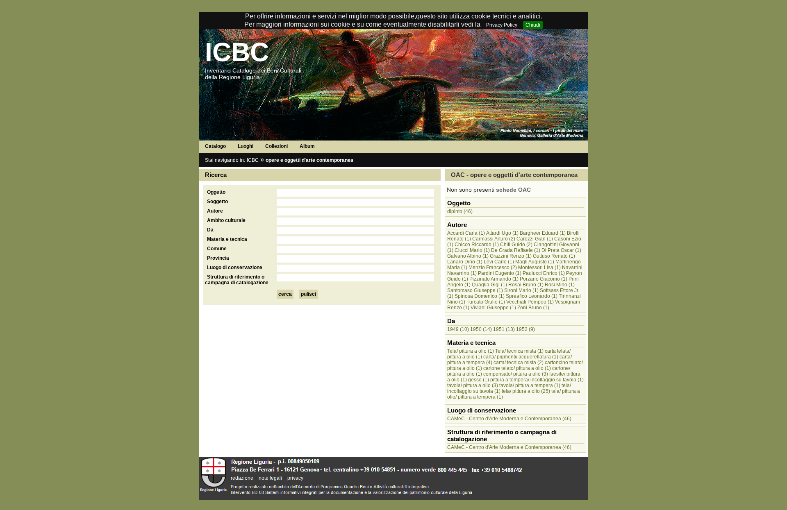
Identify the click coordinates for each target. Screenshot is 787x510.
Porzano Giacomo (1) (543, 279)
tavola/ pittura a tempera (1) (529, 385)
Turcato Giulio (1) (485, 302)
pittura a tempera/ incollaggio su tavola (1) (537, 380)
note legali (270, 478)
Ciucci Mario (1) (472, 250)
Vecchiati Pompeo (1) (530, 302)
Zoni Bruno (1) (533, 308)
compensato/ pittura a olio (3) (515, 374)
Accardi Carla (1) (466, 233)
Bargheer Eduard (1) (543, 233)
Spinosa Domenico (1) (480, 296)
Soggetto (217, 201)
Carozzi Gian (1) (534, 239)
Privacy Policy (501, 25)
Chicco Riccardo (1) (477, 244)
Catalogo (215, 146)
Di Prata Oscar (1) (561, 250)
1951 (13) (504, 329)
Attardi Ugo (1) (502, 233)
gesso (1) (478, 380)
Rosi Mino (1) (560, 285)
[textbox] (355, 193)
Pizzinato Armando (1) (494, 279)
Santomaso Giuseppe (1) (475, 290)
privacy (295, 478)
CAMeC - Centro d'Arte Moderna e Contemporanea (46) (509, 419)
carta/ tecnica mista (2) (519, 362)
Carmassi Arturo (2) (493, 239)
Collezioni (276, 146)
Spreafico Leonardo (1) (531, 296)
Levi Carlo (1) (499, 262)
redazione (242, 478)
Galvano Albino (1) (468, 256)
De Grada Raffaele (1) (515, 250)
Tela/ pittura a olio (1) (470, 351)
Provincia (218, 258)
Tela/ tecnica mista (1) (519, 351)
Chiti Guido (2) (516, 244)
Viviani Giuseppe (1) (493, 308)
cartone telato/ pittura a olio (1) (517, 368)
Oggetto (216, 192)
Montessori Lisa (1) (539, 267)
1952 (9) (525, 329)
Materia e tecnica (227, 239)
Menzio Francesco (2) (493, 267)
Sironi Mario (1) (521, 290)
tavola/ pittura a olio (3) (472, 385)
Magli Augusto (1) (534, 262)
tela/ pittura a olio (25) (526, 391)
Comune (217, 249)
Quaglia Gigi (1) (489, 285)
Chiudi (532, 25)
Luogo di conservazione (234, 267)
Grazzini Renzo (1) (511, 256)
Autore (215, 211)
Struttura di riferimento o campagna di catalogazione (236, 280)
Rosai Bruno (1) (526, 285)
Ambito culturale (226, 220)
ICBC (237, 52)
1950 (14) (481, 329)
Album (307, 146)
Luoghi (245, 146)
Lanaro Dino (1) (464, 262)
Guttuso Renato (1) (554, 256)
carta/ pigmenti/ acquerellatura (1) (520, 357)
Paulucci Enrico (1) (544, 273)
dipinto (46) (460, 211)
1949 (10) (458, 329)
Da (210, 230)
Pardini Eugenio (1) (499, 273)
